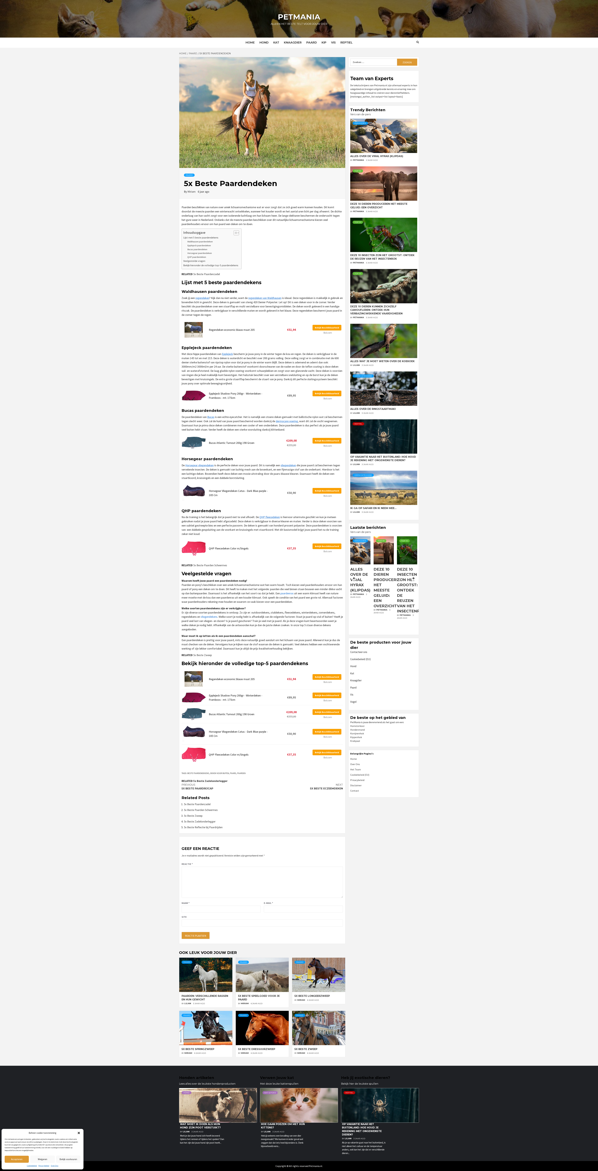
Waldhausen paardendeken (200, 241)
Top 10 (357, 171)
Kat (276, 42)
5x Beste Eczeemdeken (326, 786)
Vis (333, 42)
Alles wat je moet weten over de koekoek (382, 361)
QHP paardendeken (196, 257)
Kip (324, 42)
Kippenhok (356, 737)
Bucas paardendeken (197, 249)
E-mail (268, 902)
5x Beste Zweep (202, 655)
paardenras (287, 593)
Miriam (191, 191)
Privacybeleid (43, 1165)
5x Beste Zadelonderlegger (210, 781)
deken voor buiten (219, 773)
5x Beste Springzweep (198, 1049)
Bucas (210, 417)
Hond (264, 42)
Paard (311, 42)
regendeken (202, 298)
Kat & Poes (270, 1092)
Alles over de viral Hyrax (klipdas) (376, 156)
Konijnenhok (357, 733)
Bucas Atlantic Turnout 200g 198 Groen (231, 443)
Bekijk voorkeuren (68, 1159)
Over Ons (54, 1165)
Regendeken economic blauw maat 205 (232, 330)
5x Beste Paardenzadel (206, 274)
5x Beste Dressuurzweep (256, 1049)
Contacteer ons (358, 652)
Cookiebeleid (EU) (360, 659)
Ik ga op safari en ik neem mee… (373, 508)
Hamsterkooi (357, 725)
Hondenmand (357, 729)
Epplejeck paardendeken (199, 245)
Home (250, 42)
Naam (186, 902)
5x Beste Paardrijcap (197, 786)
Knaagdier (293, 42)
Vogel (357, 328)
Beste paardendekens (198, 773)
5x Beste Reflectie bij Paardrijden (203, 827)
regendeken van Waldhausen (264, 298)
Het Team (355, 769)
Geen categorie (363, 376)
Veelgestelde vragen (194, 260)
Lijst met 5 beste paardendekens (200, 237)
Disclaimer (356, 785)
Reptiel (346, 42)
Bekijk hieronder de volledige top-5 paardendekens (210, 265)
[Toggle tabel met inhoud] (234, 232)
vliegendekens (209, 616)
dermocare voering (287, 421)
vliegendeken (288, 465)
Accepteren (16, 1159)
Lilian (188, 1003)
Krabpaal (355, 740)
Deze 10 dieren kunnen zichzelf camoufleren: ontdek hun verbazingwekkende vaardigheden (376, 310)
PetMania (358, 160)
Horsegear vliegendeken (199, 465)
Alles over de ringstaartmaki (373, 408)
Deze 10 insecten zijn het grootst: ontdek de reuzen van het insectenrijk (388, 590)
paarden (241, 773)
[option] (360, 584)
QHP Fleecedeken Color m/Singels (229, 548)
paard (233, 773)
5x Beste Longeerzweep (312, 995)
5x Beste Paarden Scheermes (210, 565)
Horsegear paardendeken (199, 253)
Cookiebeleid (32, 1165)
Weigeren (42, 1159)
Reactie (187, 864)
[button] (78, 1133)
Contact (354, 790)
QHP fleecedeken (269, 517)
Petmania (299, 16)
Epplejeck (227, 354)
